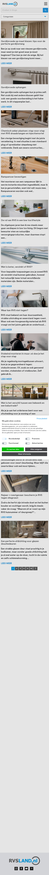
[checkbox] (27, 439)
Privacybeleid (42, 419)
